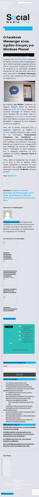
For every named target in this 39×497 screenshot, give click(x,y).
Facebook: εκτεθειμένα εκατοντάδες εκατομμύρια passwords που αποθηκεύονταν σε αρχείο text (9, 257)
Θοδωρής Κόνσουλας (11, 222)
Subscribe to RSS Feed (20, 350)
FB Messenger (22, 193)
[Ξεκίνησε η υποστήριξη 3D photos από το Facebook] (10, 304)
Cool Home (6, 469)
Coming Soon (7, 465)
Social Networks (16, 195)
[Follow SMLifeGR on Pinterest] (26, 337)
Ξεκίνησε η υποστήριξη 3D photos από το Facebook (10, 308)
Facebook (21, 116)
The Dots (6, 467)
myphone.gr (7, 475)
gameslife (6, 461)
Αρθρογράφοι (4, 4)
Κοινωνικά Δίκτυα (17, 198)
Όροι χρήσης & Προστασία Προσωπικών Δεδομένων (17, 485)
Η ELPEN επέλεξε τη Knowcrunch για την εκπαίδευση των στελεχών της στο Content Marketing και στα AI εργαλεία (18, 434)
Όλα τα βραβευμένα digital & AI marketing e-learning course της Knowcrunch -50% (19, 445)
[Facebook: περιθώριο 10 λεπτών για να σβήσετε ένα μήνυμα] (10, 285)
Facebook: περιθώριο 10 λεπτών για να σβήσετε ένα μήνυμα (10, 290)
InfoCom (6, 473)
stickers (6, 132)
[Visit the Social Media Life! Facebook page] (26, 330)
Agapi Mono (7, 471)
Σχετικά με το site (5, 2)
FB (14, 193)
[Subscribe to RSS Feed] (11, 350)
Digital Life (12, 176)
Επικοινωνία (4, 8)
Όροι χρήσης (4, 6)
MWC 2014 (16, 109)
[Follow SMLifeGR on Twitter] (26, 333)
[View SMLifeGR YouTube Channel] (26, 341)
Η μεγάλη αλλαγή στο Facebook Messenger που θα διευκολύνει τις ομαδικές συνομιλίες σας (10, 274)
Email (5, 366)
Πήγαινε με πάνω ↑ (9, 319)
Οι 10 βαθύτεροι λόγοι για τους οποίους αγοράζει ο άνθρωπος (17, 440)
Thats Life (6, 463)
